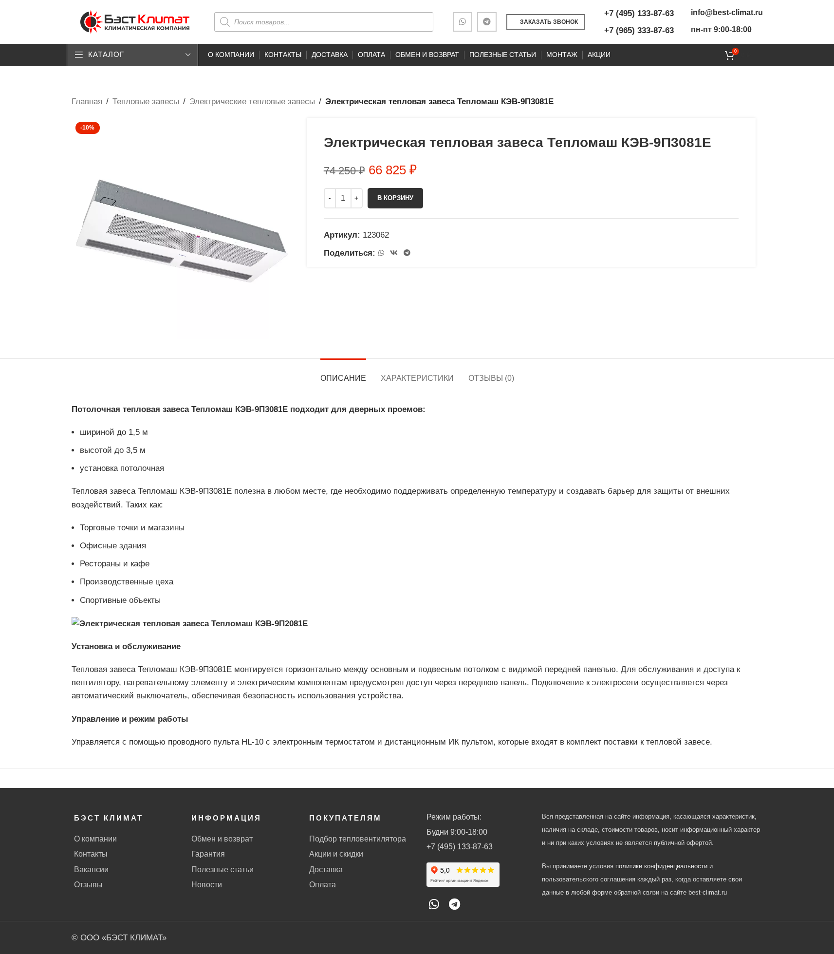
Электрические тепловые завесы (252, 101)
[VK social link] (394, 253)
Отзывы (88, 884)
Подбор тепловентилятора (357, 839)
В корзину (395, 198)
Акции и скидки (336, 854)
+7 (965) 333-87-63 (639, 30)
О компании (95, 839)
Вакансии (91, 869)
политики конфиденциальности (661, 866)
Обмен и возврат (222, 839)
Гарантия (208, 854)
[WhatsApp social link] (462, 22)
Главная (87, 101)
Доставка (326, 869)
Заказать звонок (549, 22)
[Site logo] (135, 21)
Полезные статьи (222, 869)
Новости (206, 884)
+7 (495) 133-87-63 (639, 13)
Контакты (91, 854)
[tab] (343, 373)
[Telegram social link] (487, 22)
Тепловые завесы (145, 101)
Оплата (322, 884)
